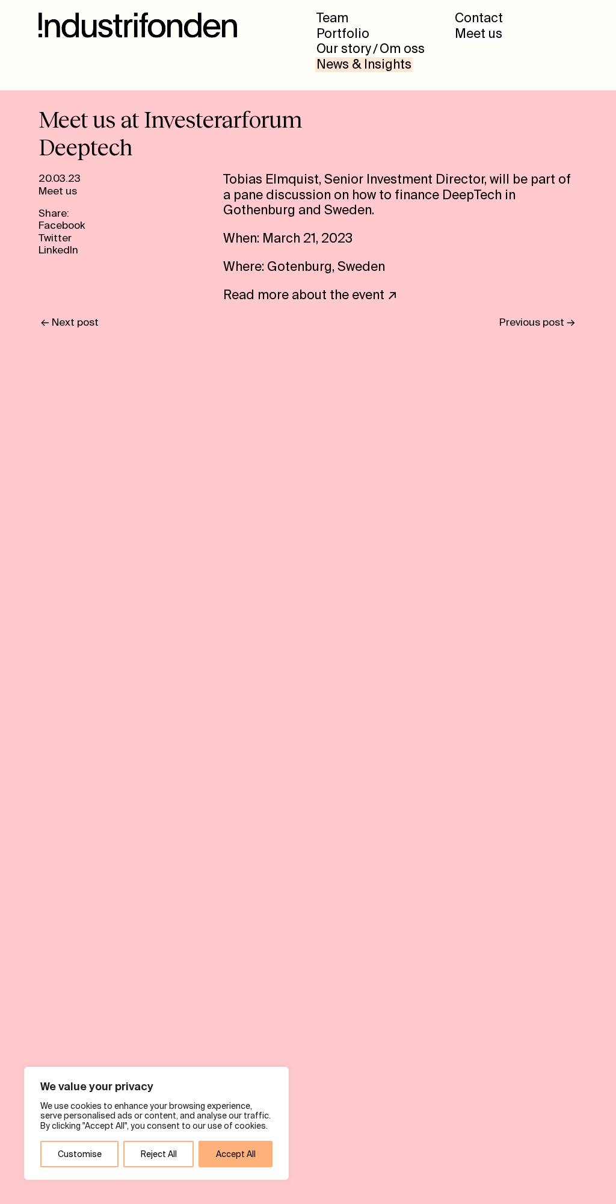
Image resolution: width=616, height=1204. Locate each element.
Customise (80, 1154)
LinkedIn (58, 249)
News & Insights (363, 65)
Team (332, 18)
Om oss (402, 49)
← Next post (70, 322)
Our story (343, 49)
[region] (156, 1123)
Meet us (478, 34)
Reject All (159, 1154)
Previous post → (537, 322)
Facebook (61, 225)
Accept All (236, 1154)
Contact (479, 18)
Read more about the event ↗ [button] (310, 295)
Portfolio (342, 34)
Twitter (55, 237)
